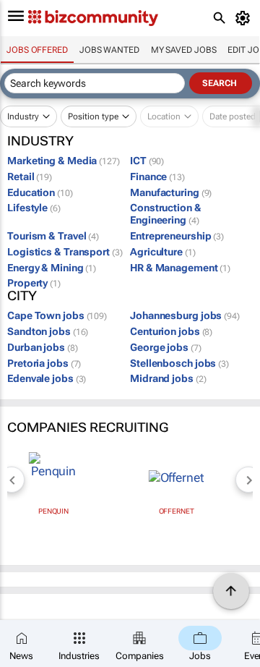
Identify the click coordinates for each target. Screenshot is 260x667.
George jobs (166, 347)
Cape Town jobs (57, 315)
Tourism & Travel (53, 236)
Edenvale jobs (46, 378)
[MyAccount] (245, 18)
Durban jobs (42, 347)
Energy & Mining (51, 267)
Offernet (176, 511)
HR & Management (180, 267)
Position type (93, 116)
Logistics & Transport (65, 252)
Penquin (53, 511)
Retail (29, 176)
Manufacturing (171, 192)
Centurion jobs (171, 331)
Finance (157, 176)
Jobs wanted (109, 50)
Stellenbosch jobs (179, 363)
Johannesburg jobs (185, 315)
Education (40, 192)
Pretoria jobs (44, 363)
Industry (23, 116)
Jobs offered (37, 50)
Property (34, 283)
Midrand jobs (168, 378)
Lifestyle (34, 207)
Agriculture (163, 252)
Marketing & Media (63, 160)
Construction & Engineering (166, 214)
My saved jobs (184, 50)
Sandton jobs (47, 331)
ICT (147, 160)
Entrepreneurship (177, 236)
